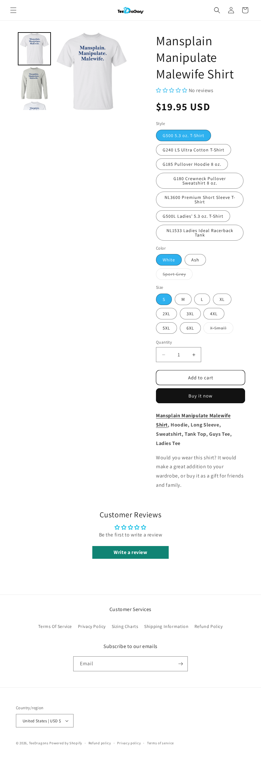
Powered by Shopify (65, 743)
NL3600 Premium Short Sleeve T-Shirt (200, 199)
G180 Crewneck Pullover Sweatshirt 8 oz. (199, 181)
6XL (190, 328)
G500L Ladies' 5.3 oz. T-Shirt (193, 216)
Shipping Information (166, 626)
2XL (166, 314)
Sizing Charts (125, 626)
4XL (214, 314)
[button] (13, 10)
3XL (190, 314)
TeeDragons (39, 743)
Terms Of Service (55, 626)
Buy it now (200, 396)
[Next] (121, 71)
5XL (166, 328)
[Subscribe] (180, 663)
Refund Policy (208, 626)
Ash (195, 260)
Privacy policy (129, 743)
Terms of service (160, 743)
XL (222, 299)
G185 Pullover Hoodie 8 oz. (192, 164)
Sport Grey (178, 275)
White (169, 260)
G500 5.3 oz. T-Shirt (183, 135)
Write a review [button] (130, 552)
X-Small (221, 329)
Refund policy (99, 743)
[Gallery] (73, 71)
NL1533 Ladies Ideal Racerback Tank (199, 233)
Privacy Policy (92, 626)
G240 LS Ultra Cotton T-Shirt (193, 150)
